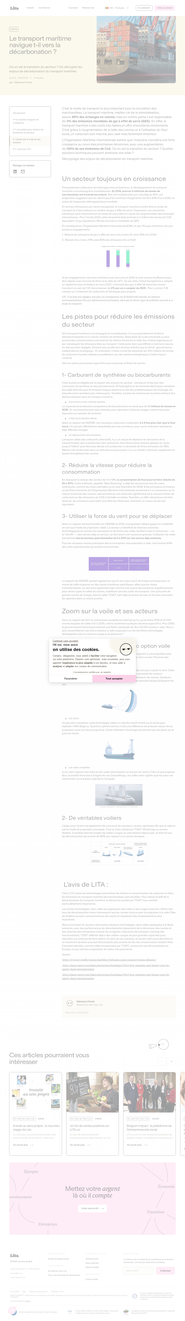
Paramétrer (70, 678)
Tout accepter (114, 678)
